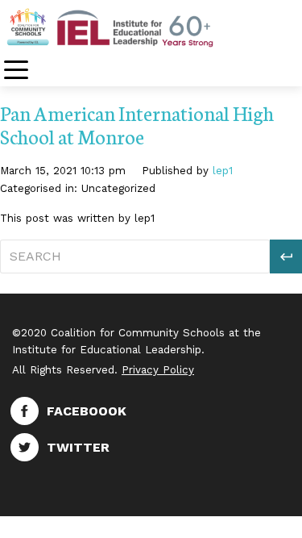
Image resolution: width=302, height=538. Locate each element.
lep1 (223, 171)
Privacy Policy (158, 370)
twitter (78, 447)
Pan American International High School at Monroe (137, 124)
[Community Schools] (129, 26)
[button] (286, 256)
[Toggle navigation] (16, 71)
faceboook (86, 411)
